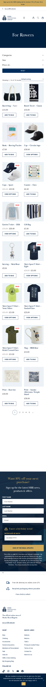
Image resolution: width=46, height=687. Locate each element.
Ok (23, 684)
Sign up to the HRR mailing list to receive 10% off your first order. (23, 3)
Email (4, 516)
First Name (6, 497)
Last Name (6, 507)
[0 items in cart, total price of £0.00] (43, 18)
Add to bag (9, 115)
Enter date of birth (12, 533)
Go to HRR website (10, 8)
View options (32, 154)
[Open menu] (24, 17)
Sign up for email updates (23, 548)
